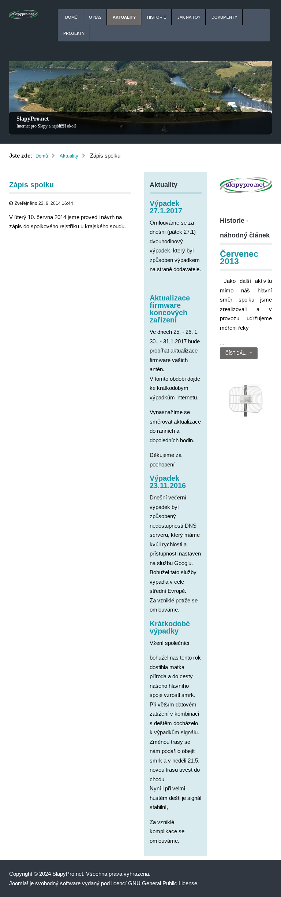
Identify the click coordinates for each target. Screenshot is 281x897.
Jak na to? (188, 17)
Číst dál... (236, 353)
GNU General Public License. (163, 883)
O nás (95, 17)
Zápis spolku (31, 185)
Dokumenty (224, 17)
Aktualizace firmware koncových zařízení (170, 309)
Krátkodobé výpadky (170, 627)
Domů (71, 17)
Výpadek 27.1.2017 (166, 207)
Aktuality (124, 17)
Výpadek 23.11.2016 (168, 482)
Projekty (74, 33)
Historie (156, 17)
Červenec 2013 (239, 257)
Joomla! (18, 883)
